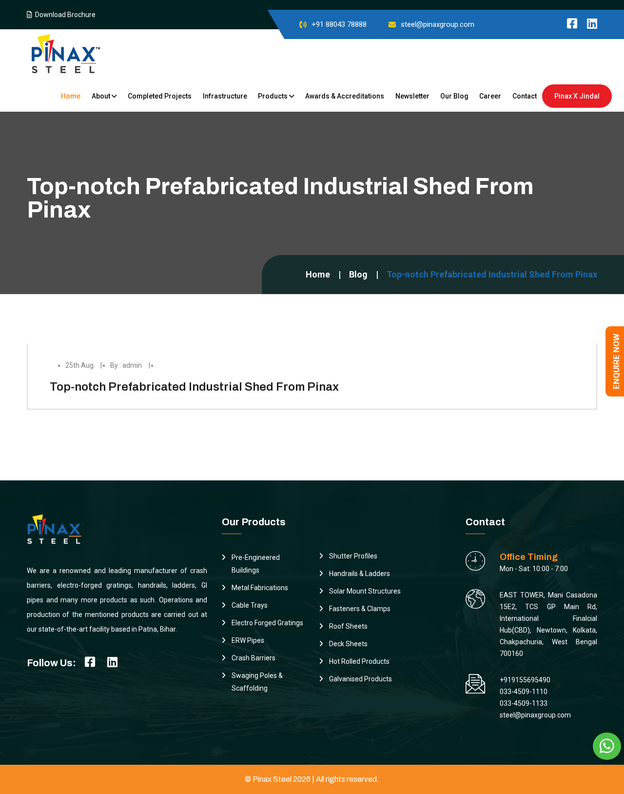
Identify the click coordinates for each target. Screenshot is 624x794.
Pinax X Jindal (577, 96)
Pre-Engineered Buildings (256, 564)
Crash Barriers (253, 658)
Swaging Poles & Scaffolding (257, 682)
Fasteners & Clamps (359, 609)
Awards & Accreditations (344, 96)
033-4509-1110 (523, 691)
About (102, 96)
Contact (524, 96)
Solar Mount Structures (365, 591)
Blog (358, 274)
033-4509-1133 (523, 703)
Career (490, 96)
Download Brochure (64, 15)
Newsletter (412, 96)
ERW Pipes (248, 640)
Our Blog (454, 96)
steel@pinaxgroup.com (437, 24)
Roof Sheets (348, 626)
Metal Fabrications (260, 588)
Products (273, 96)
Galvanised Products (360, 679)
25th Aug (79, 365)
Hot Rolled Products (359, 661)
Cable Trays (250, 605)
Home (70, 96)
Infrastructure (225, 96)
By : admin (126, 365)
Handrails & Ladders (359, 573)
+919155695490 (525, 680)
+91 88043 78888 (339, 24)
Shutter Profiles (353, 556)
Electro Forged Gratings (267, 623)
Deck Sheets (348, 644)
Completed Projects (160, 96)
